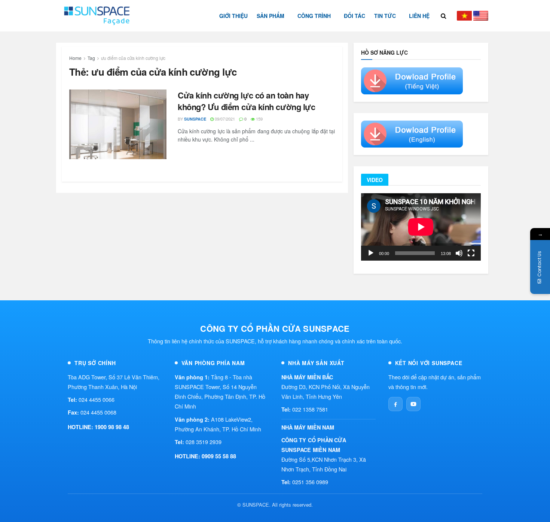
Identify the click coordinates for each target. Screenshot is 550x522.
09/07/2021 (224, 119)
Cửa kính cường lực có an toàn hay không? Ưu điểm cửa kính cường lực (246, 101)
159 (259, 119)
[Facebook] (395, 404)
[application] (421, 227)
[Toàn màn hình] (471, 253)
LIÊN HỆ (419, 15)
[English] (480, 16)
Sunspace (195, 119)
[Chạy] (371, 253)
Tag (91, 58)
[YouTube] (413, 404)
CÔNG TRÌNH (314, 15)
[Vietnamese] (464, 16)
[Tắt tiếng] (459, 253)
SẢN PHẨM (270, 15)
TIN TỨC (385, 15)
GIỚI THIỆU (233, 15)
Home (75, 58)
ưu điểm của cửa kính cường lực (133, 58)
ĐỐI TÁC (354, 15)
